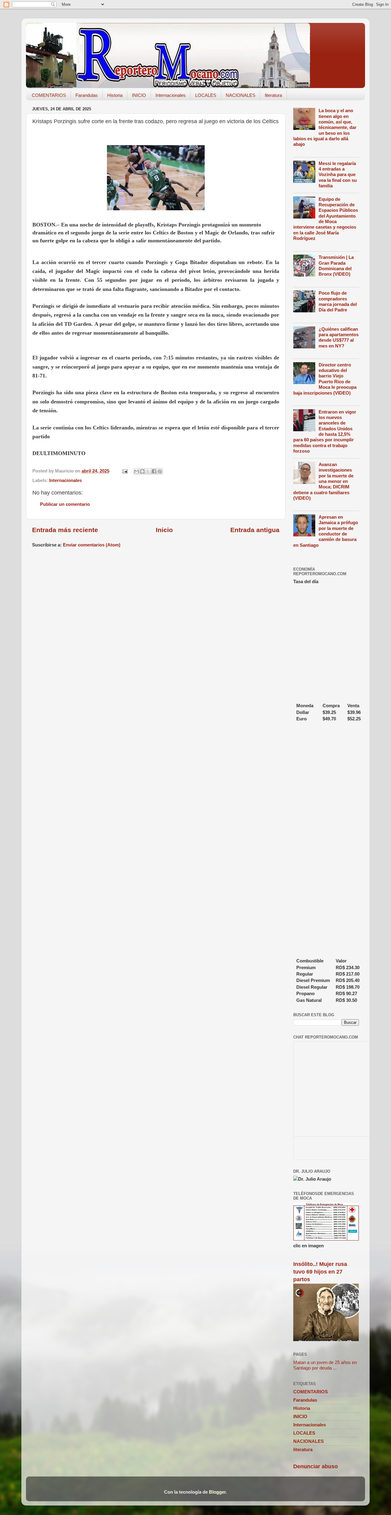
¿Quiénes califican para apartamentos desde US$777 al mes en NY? (339, 337)
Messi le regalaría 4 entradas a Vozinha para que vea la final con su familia (338, 174)
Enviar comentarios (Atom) (91, 544)
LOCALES (205, 95)
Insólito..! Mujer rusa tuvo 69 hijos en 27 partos (320, 1271)
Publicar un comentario (65, 504)
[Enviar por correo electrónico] (136, 471)
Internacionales (170, 95)
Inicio (164, 530)
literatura (273, 95)
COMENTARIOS (49, 95)
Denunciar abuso (315, 1466)
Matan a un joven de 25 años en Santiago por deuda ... (325, 1365)
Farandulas (86, 95)
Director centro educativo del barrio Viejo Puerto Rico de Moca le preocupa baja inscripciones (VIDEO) (324, 378)
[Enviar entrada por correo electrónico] (124, 470)
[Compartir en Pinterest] (160, 471)
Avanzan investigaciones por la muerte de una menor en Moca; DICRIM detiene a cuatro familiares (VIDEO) (323, 481)
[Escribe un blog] (142, 471)
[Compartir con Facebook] (154, 471)
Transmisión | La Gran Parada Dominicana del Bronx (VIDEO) (336, 266)
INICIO (139, 95)
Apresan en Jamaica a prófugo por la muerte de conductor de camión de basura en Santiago (325, 531)
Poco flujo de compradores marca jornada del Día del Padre (338, 301)
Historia (114, 95)
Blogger (217, 1492)
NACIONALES (240, 95)
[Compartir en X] (148, 471)
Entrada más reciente (65, 530)
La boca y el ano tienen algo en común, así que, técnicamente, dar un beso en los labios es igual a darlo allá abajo (324, 127)
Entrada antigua (255, 530)
